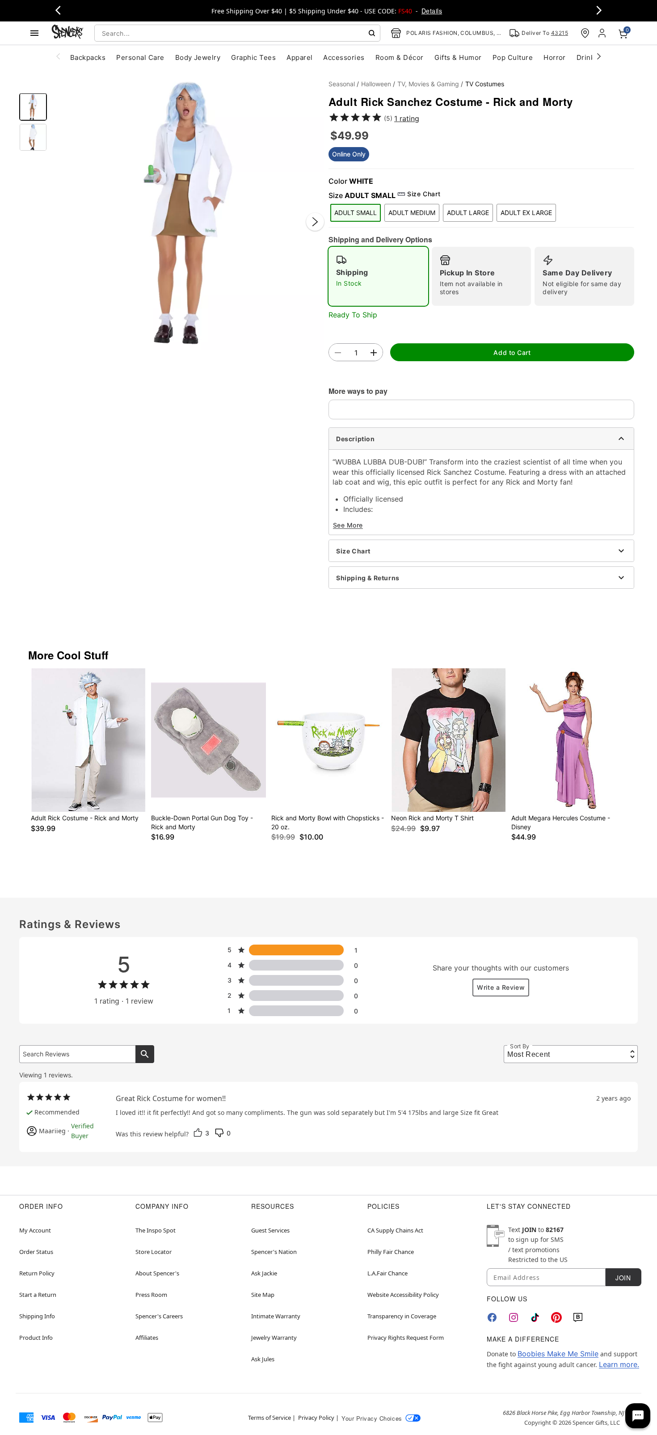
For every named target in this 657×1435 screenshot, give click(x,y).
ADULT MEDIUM (411, 212)
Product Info (36, 1338)
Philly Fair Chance (390, 1252)
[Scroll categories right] (599, 56)
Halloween (376, 84)
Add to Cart (512, 352)
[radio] (378, 276)
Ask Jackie (264, 1273)
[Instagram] (513, 1317)
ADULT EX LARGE (526, 212)
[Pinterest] (556, 1317)
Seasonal (341, 84)
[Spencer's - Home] (67, 33)
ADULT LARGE (468, 212)
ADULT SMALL (355, 212)
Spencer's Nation (274, 1252)
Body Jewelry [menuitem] (198, 57)
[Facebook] (492, 1317)
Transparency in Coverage (401, 1316)
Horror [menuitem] (554, 57)
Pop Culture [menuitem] (513, 57)
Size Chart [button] (423, 194)
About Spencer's (157, 1273)
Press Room (151, 1295)
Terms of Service (269, 1418)
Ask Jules (262, 1359)
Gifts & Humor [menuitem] (458, 57)
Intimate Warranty (275, 1316)
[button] (188, 213)
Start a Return (37, 1295)
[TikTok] (535, 1317)
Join (623, 1277)
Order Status (36, 1252)
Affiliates (146, 1338)
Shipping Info (37, 1316)
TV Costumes (484, 84)
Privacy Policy (316, 1418)
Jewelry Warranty (274, 1338)
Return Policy (37, 1273)
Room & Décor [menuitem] (399, 57)
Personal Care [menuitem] (140, 57)
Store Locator (153, 1252)
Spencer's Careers (159, 1316)
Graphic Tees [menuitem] (253, 57)
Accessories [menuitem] (343, 57)
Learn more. (619, 1364)
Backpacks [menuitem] (87, 57)
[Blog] (578, 1317)
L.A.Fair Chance (387, 1273)
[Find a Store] (585, 33)
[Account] (603, 33)
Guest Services (270, 1230)
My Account (35, 1230)
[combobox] (237, 33)
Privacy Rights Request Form (405, 1338)
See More (348, 525)
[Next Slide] (315, 222)
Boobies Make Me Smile (558, 1353)
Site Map (262, 1295)
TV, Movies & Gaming (428, 84)
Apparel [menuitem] (299, 57)
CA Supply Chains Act (395, 1230)
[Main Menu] (34, 33)
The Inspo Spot (155, 1230)
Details (431, 11)
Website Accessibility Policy (403, 1295)
